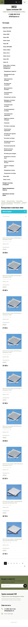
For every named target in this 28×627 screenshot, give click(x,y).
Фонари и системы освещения (8, 183)
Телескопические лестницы (8, 105)
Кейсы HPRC (6, 34)
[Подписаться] (25, 586)
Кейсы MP (5, 43)
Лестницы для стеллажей (7, 84)
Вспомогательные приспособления (8, 149)
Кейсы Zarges (6, 40)
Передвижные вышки (9, 170)
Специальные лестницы (10, 173)
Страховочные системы (10, 97)
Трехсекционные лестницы (8, 93)
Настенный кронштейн (9, 146)
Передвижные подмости (10, 71)
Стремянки (6, 123)
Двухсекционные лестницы (8, 88)
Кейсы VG (5, 62)
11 (22, 563)
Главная (3, 201)
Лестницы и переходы (9, 126)
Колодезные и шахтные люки (10, 157)
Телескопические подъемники (8, 114)
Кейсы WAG (6, 176)
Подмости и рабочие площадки (9, 119)
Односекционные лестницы (8, 79)
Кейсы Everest (6, 56)
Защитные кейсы (7, 27)
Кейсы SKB (6, 37)
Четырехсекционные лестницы (9, 110)
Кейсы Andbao (6, 49)
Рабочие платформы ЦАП (9, 166)
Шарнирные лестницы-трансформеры (9, 101)
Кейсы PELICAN (7, 31)
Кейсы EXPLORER (7, 46)
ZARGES (4, 249)
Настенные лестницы (9, 138)
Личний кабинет (19, 2)
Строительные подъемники (7, 129)
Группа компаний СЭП (14, 9)
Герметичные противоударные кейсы (14, 12)
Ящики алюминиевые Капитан (8, 189)
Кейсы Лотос (6, 53)
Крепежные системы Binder (8, 194)
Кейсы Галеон (6, 179)
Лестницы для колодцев (10, 153)
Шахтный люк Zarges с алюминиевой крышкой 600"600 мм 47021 (12, 502)
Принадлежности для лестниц (9, 75)
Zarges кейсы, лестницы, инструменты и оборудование (9, 67)
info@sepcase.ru (14, 16)
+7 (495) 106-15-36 (14, 14)
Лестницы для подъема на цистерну (10, 134)
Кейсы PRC (6, 59)
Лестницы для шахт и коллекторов (9, 142)
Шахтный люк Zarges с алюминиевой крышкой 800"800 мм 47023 (12, 539)
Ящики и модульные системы (9, 161)
